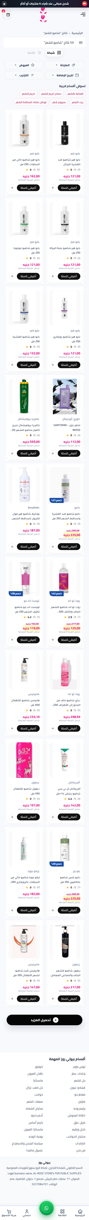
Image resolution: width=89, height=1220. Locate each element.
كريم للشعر (28, 93)
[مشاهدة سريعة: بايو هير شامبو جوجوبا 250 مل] (12, 276)
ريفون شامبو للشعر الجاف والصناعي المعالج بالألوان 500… (65, 974)
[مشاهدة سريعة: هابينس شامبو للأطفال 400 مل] (12, 728)
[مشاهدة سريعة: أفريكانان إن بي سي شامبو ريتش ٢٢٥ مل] (53, 816)
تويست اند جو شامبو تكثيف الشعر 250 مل (27, 609)
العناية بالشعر (75, 93)
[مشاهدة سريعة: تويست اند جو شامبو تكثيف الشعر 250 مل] (12, 639)
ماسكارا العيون (33, 1129)
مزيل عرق (79, 1122)
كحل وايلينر (78, 1129)
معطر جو (79, 1094)
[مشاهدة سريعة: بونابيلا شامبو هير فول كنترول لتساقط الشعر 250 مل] (12, 546)
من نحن (80, 1150)
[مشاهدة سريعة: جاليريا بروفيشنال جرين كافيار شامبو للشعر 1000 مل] (12, 453)
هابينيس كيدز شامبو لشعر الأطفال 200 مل (26, 973)
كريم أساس (36, 1122)
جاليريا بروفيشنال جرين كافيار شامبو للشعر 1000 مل (24, 428)
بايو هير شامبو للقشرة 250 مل (26, 339)
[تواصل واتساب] (46, 1208)
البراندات (80, 1143)
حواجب (38, 1094)
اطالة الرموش (76, 1115)
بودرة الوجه (36, 1136)
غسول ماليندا (34, 1150)
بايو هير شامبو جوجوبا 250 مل (26, 250)
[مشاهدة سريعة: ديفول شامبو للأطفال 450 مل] (12, 816)
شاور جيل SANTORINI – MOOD (66, 428)
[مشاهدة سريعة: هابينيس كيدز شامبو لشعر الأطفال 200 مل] (12, 998)
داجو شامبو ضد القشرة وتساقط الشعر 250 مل (66, 516)
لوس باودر (79, 1066)
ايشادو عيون (77, 1087)
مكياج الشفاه (34, 1108)
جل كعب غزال (34, 1087)
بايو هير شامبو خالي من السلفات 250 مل (26, 162)
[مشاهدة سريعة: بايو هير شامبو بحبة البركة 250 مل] (53, 276)
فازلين (81, 1101)
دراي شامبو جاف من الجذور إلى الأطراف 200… (66, 703)
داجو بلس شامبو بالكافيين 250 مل (70, 880)
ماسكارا (38, 1080)
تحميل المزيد (41, 1020)
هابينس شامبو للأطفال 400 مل (25, 703)
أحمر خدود (37, 1115)
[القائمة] (81, 42)
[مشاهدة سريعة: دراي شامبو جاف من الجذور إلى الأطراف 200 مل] (53, 728)
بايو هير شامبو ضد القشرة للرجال (69, 162)
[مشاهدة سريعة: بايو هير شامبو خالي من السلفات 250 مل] (12, 187)
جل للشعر (79, 1080)
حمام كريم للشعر (51, 93)
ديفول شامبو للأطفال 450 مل (26, 791)
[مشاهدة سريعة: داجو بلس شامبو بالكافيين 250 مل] (53, 910)
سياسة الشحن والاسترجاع (27, 1143)
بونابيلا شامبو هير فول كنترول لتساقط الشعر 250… (26, 517)
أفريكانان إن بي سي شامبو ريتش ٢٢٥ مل (68, 791)
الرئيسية (77, 33)
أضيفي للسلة (69, 187)
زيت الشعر (77, 102)
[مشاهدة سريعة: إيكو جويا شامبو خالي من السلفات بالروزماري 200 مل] (12, 910)
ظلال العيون (35, 1073)
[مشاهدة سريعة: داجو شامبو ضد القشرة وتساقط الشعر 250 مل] (53, 546)
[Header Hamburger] (83, 14)
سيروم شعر (59, 102)
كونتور (39, 1066)
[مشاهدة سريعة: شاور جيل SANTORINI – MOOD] (53, 453)
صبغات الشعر (35, 1101)
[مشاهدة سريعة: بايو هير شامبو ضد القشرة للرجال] (53, 187)
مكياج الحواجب (76, 1136)
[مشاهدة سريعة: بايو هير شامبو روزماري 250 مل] (53, 364)
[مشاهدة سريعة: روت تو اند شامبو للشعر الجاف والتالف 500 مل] (53, 639)
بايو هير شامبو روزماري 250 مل (66, 339)
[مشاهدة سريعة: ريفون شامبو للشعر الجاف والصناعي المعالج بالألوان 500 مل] (53, 998)
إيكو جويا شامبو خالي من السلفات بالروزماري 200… (24, 880)
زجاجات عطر (78, 1073)
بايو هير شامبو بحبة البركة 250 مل (65, 250)
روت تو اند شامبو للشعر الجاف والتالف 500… (65, 609)
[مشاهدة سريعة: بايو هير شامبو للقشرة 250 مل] (12, 364)
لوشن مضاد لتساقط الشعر (31, 102)
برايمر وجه (79, 1108)
